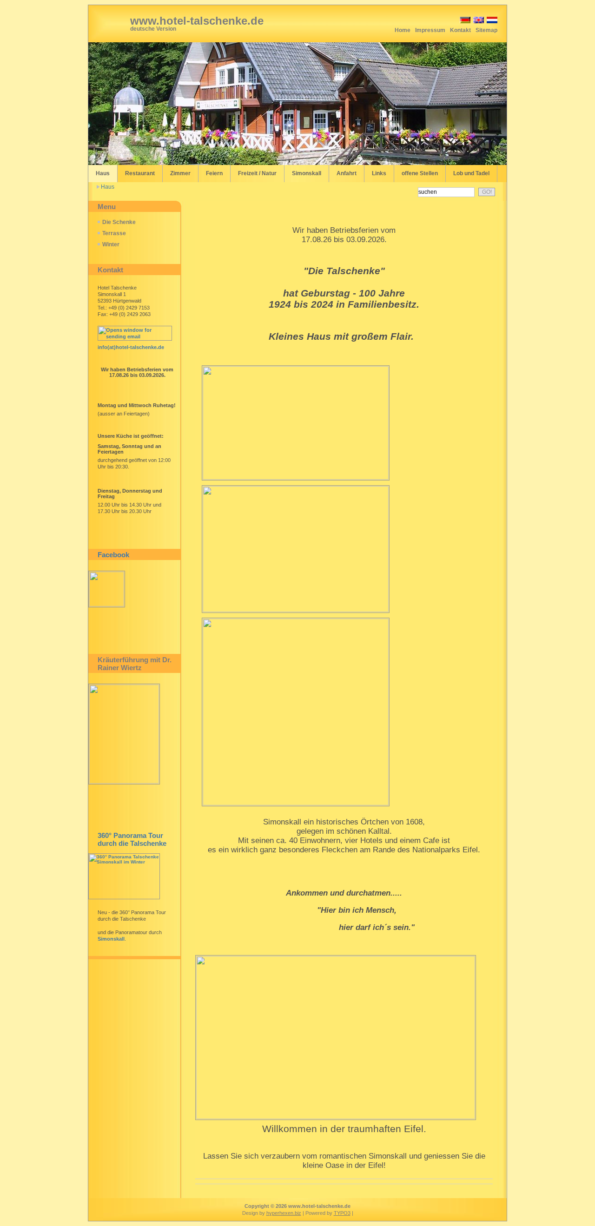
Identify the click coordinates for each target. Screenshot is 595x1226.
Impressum (430, 30)
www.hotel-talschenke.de (197, 20)
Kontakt (460, 30)
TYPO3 (342, 1213)
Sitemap (486, 30)
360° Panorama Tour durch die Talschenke (132, 839)
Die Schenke (119, 222)
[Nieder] (491, 21)
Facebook (113, 555)
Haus (107, 187)
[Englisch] (478, 21)
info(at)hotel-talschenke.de (131, 347)
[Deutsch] (464, 21)
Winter (110, 244)
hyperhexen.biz (283, 1213)
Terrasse (114, 233)
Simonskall (111, 939)
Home (402, 30)
